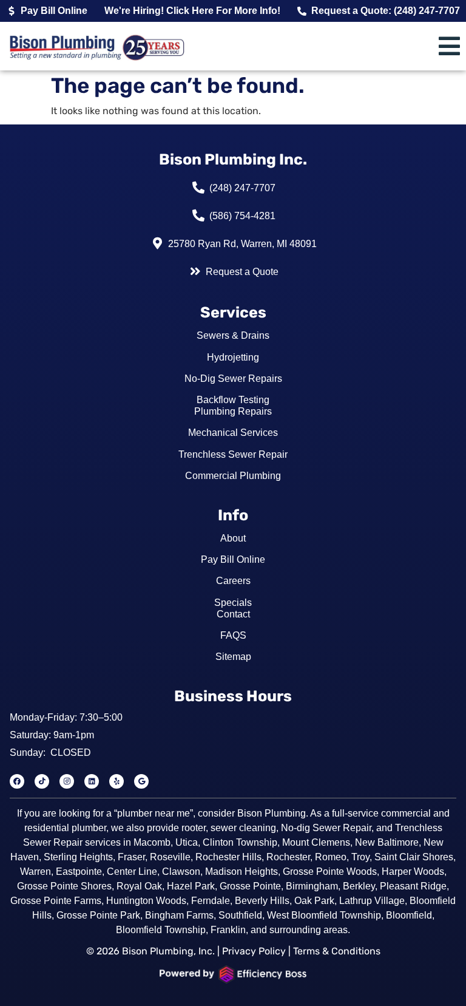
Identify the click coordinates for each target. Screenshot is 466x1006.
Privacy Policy (254, 951)
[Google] (141, 781)
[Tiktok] (42, 781)
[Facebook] (17, 781)
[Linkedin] (91, 781)
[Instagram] (66, 781)
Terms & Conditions (336, 951)
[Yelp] (116, 781)
